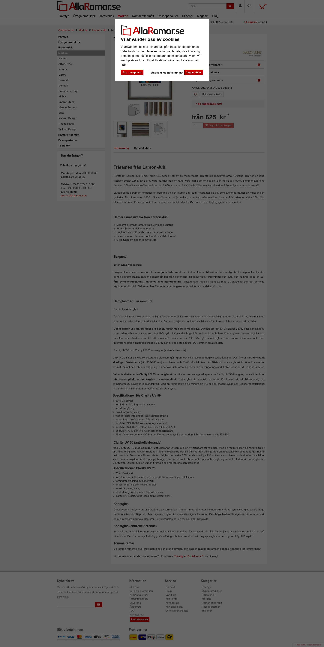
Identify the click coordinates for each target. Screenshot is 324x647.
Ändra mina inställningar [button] (167, 72)
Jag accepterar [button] (132, 72)
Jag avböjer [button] (193, 72)
